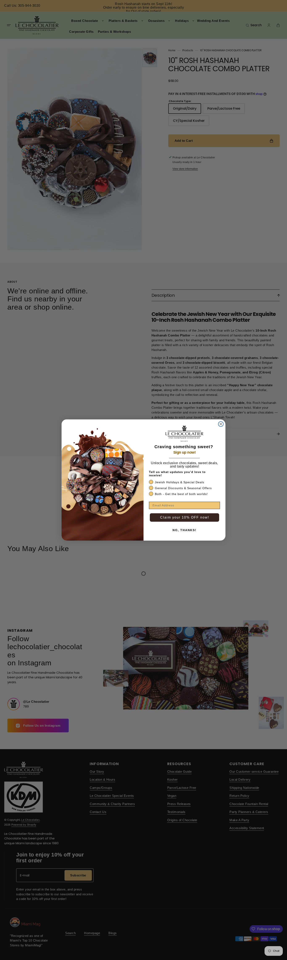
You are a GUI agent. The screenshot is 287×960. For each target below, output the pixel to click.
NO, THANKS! (184, 530)
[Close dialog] (220, 424)
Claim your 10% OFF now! (184, 517)
